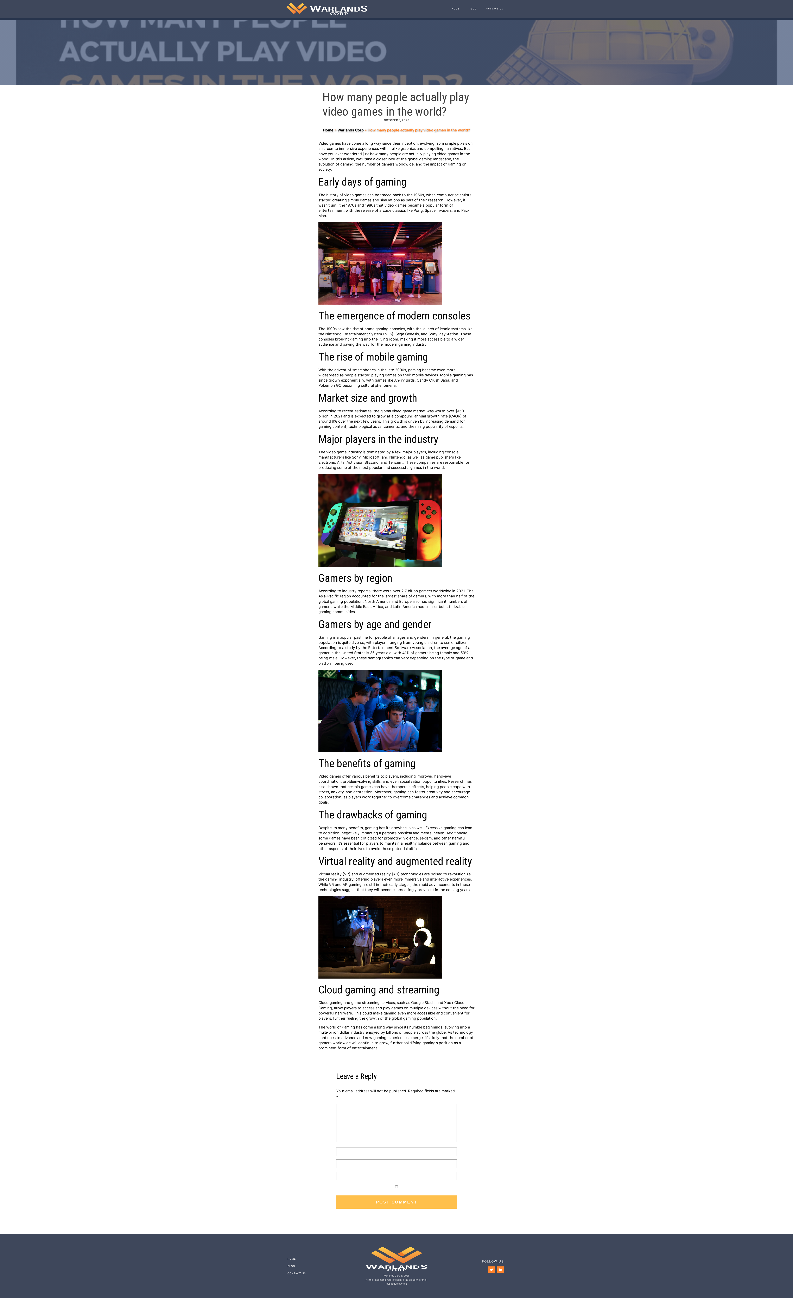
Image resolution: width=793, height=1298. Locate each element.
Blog (472, 8)
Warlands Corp (350, 130)
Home (455, 8)
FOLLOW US (493, 1261)
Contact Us (494, 8)
